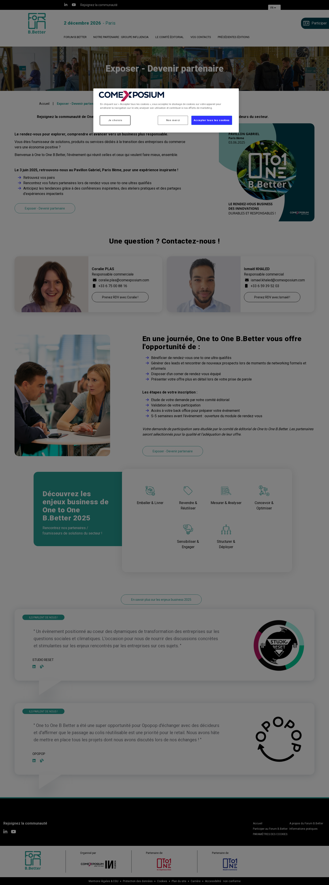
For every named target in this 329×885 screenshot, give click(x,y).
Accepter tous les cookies (212, 120)
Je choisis (115, 120)
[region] (166, 110)
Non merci (173, 120)
